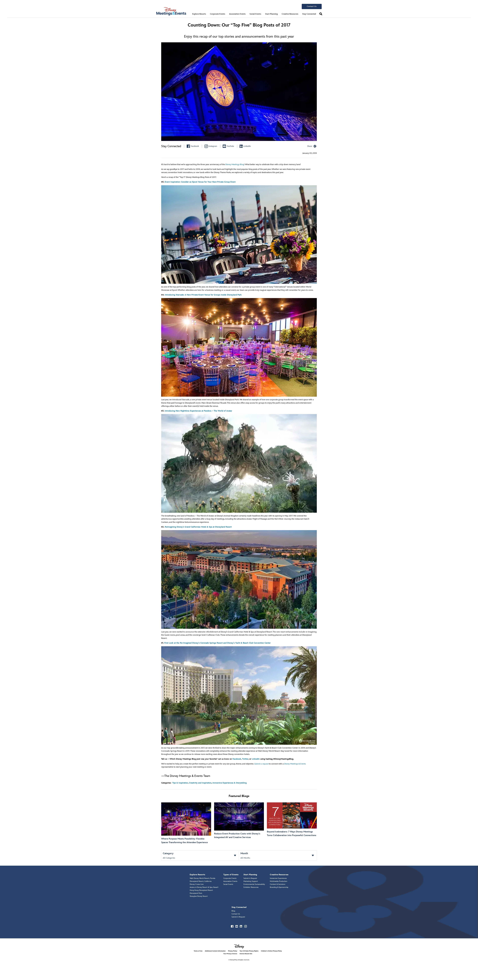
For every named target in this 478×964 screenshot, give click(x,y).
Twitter (245, 759)
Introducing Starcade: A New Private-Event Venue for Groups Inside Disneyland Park (203, 295)
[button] (321, 13)
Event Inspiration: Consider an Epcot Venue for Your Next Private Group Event (200, 182)
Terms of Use (198, 951)
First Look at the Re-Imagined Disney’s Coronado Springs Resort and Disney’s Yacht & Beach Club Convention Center (217, 643)
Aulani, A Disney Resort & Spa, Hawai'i (204, 887)
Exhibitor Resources (251, 887)
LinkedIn (256, 759)
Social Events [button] (255, 14)
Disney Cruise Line (197, 884)
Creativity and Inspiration (200, 783)
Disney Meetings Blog (234, 164)
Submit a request (261, 764)
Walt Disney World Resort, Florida (202, 878)
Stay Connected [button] (309, 14)
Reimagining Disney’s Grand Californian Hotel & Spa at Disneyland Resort (198, 527)
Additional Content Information (215, 951)
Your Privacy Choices (230, 953)
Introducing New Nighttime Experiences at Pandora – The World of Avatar (198, 411)
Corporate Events (230, 878)
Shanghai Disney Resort (199, 896)
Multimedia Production (278, 881)
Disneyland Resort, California (200, 881)
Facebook (237, 759)
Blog (233, 911)
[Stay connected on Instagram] (246, 926)
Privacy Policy (232, 951)
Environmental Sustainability (254, 884)
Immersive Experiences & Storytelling (229, 783)
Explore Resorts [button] (199, 14)
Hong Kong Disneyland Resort (201, 890)
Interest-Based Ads (246, 953)
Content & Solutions (277, 884)
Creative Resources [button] (290, 14)
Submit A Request (250, 878)
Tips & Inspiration (180, 783)
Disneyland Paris (196, 893)
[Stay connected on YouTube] (237, 926)
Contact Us (312, 6)
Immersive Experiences (278, 878)
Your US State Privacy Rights (249, 951)
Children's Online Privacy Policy (271, 951)
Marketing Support (250, 881)
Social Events (228, 884)
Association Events (230, 881)
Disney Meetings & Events (295, 764)
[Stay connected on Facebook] (232, 926)
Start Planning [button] (271, 14)
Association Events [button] (237, 14)
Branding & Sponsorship (279, 887)
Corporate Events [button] (217, 14)
